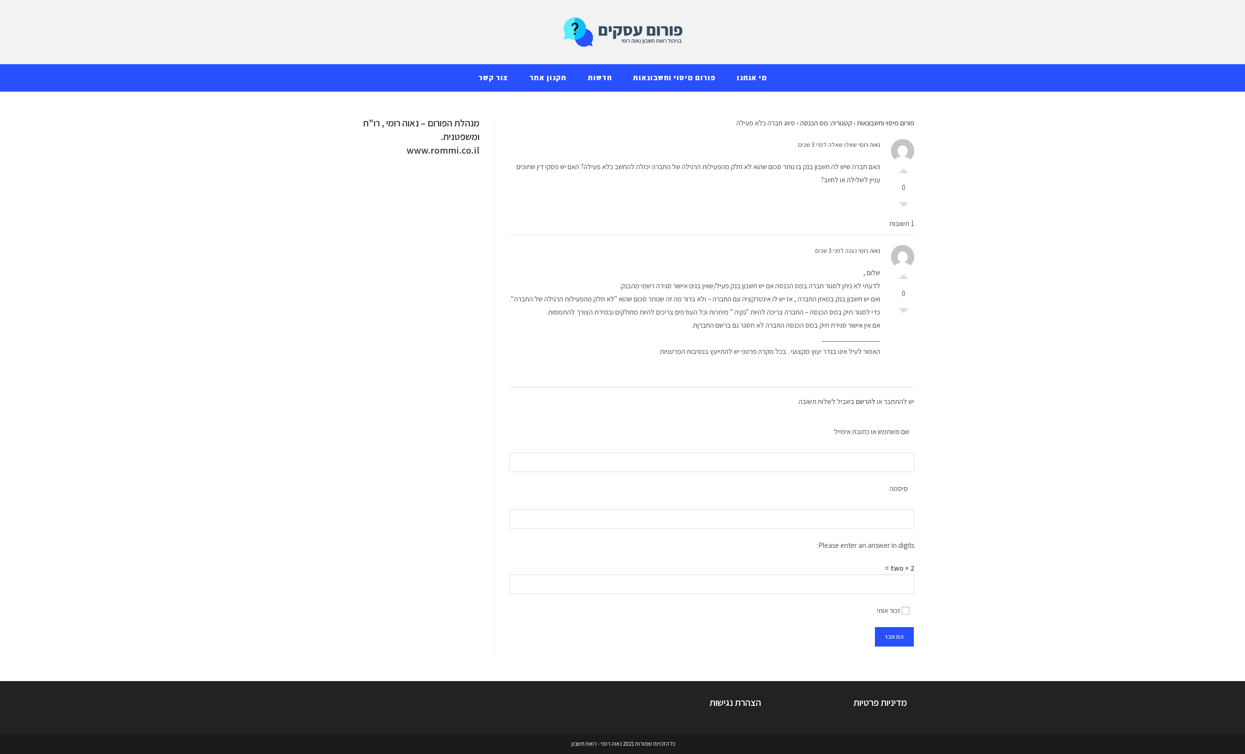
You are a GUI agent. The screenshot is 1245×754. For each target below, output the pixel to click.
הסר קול (903, 207)
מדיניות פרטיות (880, 702)
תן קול (903, 168)
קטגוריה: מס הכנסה (826, 122)
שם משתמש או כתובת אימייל (871, 431)
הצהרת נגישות (735, 702)
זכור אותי (889, 610)
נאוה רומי (869, 144)
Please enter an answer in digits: (865, 545)
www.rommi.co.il (443, 150)
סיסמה (898, 488)
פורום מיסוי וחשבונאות (885, 122)
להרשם (865, 401)
